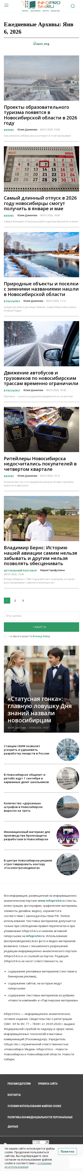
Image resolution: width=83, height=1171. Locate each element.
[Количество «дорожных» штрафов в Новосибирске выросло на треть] (68, 807)
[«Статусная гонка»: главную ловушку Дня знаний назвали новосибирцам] (41, 689)
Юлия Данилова (27, 129)
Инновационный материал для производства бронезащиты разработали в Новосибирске (27, 835)
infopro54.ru (35, 936)
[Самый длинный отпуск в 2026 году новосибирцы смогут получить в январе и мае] (41, 168)
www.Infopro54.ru (51, 900)
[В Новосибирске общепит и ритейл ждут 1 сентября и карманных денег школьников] (68, 778)
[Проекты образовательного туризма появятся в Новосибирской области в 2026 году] (41, 78)
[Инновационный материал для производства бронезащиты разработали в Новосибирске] (68, 835)
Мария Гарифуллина (52, 570)
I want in (39, 627)
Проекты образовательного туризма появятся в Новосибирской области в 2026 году (40, 115)
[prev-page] (65, 652)
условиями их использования (28, 1165)
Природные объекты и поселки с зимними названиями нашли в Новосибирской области (41, 288)
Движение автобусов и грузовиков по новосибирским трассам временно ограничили (41, 377)
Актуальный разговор (20, 570)
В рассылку (12, 301)
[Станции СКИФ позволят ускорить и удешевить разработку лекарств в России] (68, 749)
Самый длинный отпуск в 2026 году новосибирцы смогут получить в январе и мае (40, 203)
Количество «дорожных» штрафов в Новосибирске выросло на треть (23, 806)
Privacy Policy (41, 636)
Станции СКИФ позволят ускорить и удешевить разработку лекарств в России (26, 749)
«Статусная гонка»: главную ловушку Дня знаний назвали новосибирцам (40, 709)
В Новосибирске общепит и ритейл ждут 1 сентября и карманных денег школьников (26, 778)
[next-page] (31, 601)
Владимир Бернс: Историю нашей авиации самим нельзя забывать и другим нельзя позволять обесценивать (40, 555)
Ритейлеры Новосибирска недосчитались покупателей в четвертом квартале (40, 463)
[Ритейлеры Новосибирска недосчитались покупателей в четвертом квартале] (41, 429)
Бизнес (9, 130)
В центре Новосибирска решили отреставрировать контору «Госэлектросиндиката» (28, 864)
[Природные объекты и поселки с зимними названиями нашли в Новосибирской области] (41, 254)
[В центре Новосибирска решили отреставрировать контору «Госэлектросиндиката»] (68, 864)
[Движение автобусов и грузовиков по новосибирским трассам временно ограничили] (41, 343)
